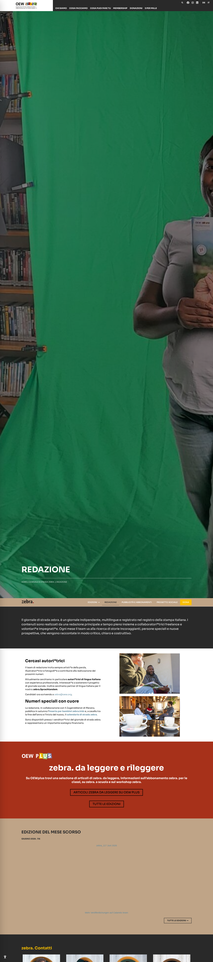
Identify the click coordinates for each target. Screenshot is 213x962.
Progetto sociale (167, 602)
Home (24, 582)
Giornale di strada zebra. (42, 582)
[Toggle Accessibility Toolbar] (5, 957)
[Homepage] (26, 5)
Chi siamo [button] (61, 8)
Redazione (111, 602)
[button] (182, 3)
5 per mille (151, 8)
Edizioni (92, 602)
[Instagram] (192, 2)
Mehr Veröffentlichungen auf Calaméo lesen (106, 912)
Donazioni (136, 8)
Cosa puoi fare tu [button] (100, 8)
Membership (120, 8)
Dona (186, 602)
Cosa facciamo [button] (78, 8)
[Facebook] (188, 2)
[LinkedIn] (197, 2)
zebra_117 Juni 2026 (106, 845)
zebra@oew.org (63, 694)
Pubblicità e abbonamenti (137, 602)
